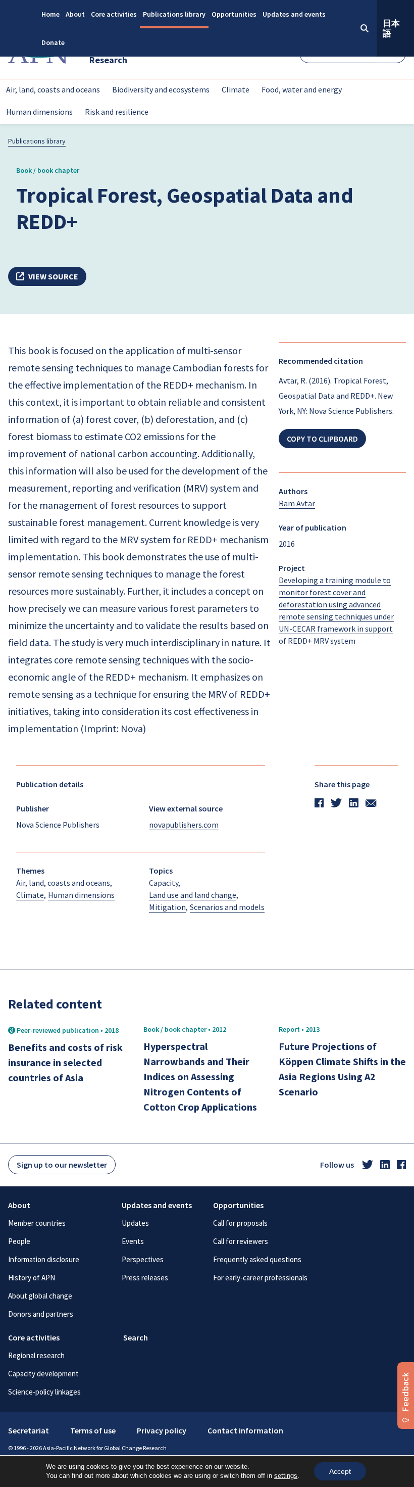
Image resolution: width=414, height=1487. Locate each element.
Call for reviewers (240, 1241)
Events (133, 1241)
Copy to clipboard (322, 439)
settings (285, 1475)
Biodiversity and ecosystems (161, 89)
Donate (53, 42)
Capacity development (43, 1373)
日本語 (391, 28)
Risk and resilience (116, 112)
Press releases (145, 1277)
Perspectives (143, 1259)
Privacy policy (161, 1430)
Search (135, 1337)
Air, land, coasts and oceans (53, 89)
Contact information (245, 1430)
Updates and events (294, 14)
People (19, 1241)
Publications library (174, 14)
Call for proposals (240, 1223)
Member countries (37, 1223)
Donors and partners (40, 1314)
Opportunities (234, 14)
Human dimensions (39, 112)
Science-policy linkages (44, 1392)
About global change (40, 1296)
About (75, 14)
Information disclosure (43, 1259)
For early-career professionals (260, 1277)
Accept (340, 1471)
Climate (235, 89)
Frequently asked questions (257, 1259)
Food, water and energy (302, 89)
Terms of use (93, 1430)
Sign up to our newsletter (62, 1165)
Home (50, 14)
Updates (135, 1223)
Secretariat (28, 1430)
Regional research (36, 1355)
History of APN (31, 1277)
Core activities (114, 14)
